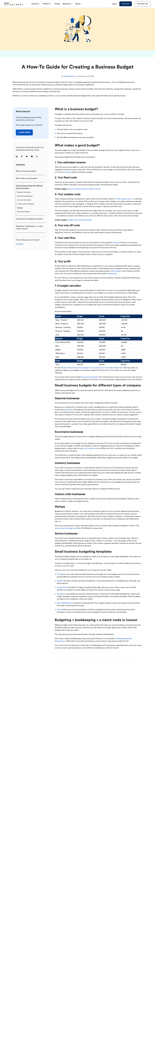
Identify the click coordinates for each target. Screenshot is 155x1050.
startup (67, 172)
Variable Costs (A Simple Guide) (79, 220)
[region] (98, 325)
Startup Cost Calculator (90, 377)
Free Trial (125, 4)
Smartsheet (61, 594)
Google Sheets (62, 587)
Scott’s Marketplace (64, 603)
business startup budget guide (66, 528)
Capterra (60, 581)
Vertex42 (60, 609)
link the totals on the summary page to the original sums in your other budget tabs (92, 368)
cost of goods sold (90, 448)
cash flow (116, 242)
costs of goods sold (123, 199)
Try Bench (19, 244)
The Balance (61, 574)
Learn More (24, 132)
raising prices (112, 273)
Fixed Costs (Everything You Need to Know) (84, 189)
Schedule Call (142, 4)
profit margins (115, 271)
